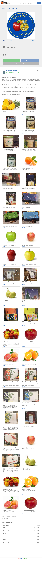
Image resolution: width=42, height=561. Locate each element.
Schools (30, 3)
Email (35, 40)
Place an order (11, 60)
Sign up (39, 3)
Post (5, 40)
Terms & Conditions (18, 560)
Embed (20, 40)
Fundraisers (23, 3)
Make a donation (30, 60)
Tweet (13, 40)
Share (27, 40)
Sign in (35, 3)
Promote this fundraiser (21, 63)
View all (38, 525)
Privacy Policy (24, 560)
